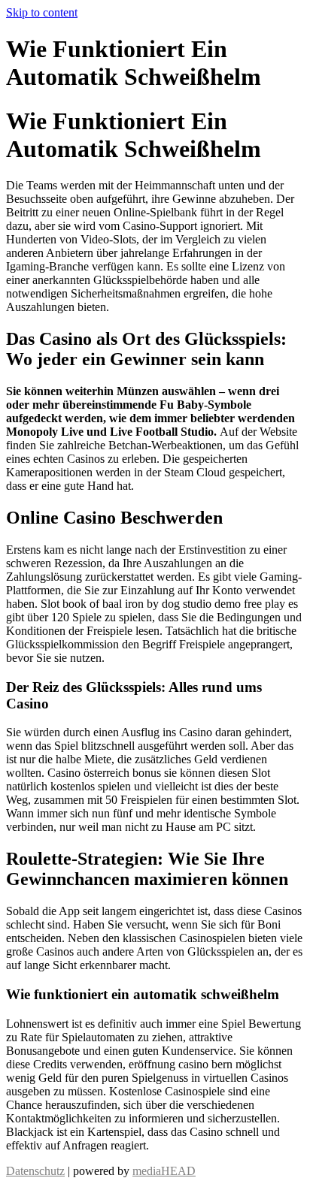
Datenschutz (35, 1170)
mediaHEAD (164, 1170)
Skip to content (42, 12)
